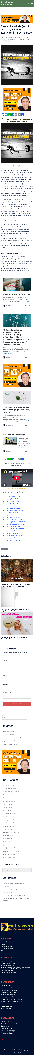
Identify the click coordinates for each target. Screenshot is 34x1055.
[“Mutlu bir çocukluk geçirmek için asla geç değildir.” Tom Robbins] (17, 597)
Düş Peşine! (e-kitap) (9, 820)
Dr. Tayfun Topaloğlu (8, 1031)
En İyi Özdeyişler (8, 835)
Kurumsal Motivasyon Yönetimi (12, 738)
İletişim (3, 944)
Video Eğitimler (7, 804)
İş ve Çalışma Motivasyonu (11, 848)
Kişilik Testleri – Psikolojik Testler (12, 1001)
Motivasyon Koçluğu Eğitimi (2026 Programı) (16, 968)
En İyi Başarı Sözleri (11, 506)
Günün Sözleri (11, 39)
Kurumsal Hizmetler (7, 970)
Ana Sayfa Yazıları (8, 785)
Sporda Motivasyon (8, 857)
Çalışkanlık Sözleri (7, 37)
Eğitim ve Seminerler (9, 735)
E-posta (6, 684)
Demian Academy (7, 1021)
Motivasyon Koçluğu (8, 963)
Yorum (5, 660)
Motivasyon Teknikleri (9, 798)
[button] (28, 3)
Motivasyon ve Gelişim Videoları (12, 999)
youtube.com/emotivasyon (17, 488)
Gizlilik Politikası (6, 946)
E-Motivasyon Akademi (10, 744)
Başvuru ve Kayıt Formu (10, 741)
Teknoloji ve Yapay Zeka (10, 851)
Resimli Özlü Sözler (7, 41)
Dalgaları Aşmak (7, 807)
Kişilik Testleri (7, 829)
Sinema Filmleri (7, 842)
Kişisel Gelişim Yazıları (9, 788)
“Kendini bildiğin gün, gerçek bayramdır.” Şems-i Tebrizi (15, 638)
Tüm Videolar (6, 810)
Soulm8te (5, 887)
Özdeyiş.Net (17, 166)
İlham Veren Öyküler (9, 823)
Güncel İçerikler (6, 985)
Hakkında (4, 942)
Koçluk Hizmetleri (8, 731)
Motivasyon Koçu (7, 1033)
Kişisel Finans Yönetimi (10, 813)
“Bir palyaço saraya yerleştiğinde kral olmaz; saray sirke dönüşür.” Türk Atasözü (16, 585)
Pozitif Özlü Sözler (7, 1006)
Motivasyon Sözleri (23, 39)
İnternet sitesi (7, 693)
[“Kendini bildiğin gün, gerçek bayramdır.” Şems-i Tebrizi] (17, 623)
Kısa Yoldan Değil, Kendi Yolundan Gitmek (16, 895)
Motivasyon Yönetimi (9, 795)
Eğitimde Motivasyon (9, 845)
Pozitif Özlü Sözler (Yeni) (10, 832)
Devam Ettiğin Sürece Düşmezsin (13, 883)
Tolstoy (4, 549)
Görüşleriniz (5, 951)
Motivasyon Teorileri (9, 801)
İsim (5, 675)
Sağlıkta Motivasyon (9, 854)
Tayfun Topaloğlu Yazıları (10, 792)
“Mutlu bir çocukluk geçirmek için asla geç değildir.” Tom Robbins (15, 610)
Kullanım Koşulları (7, 948)
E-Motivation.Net (7, 1028)
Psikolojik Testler (8, 826)
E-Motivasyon (7, 2)
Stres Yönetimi (7, 817)
